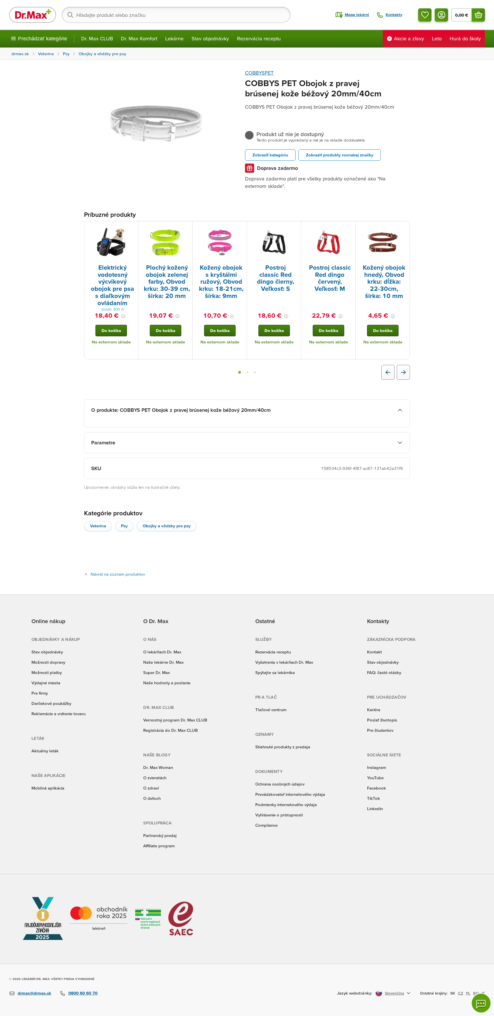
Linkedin (375, 808)
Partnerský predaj (160, 835)
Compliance (266, 825)
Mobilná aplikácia (47, 788)
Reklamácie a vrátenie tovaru (58, 713)
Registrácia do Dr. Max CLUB (170, 730)
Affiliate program (159, 845)
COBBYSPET (259, 73)
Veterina (98, 525)
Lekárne (174, 38)
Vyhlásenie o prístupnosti (279, 814)
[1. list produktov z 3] (239, 372)
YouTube (375, 777)
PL (468, 993)
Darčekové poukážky (51, 703)
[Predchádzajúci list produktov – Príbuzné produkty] (388, 372)
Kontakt (374, 651)
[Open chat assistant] (481, 1003)
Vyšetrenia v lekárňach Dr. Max (284, 662)
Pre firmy (39, 693)
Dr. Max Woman (158, 767)
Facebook (376, 788)
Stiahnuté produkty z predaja (282, 746)
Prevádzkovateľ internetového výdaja (290, 794)
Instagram (376, 767)
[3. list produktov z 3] (255, 372)
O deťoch (152, 798)
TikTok (373, 798)
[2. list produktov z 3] (247, 372)
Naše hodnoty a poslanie (166, 682)
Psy (124, 525)
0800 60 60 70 (82, 993)
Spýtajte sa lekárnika (275, 672)
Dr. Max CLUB (97, 38)
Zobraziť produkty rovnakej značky (339, 154)
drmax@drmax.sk (34, 993)
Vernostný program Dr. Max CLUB (175, 719)
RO (476, 993)
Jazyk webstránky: (354, 993)
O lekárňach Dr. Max (162, 651)
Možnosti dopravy (48, 662)
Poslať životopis (382, 719)
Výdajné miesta (45, 682)
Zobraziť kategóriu (270, 154)
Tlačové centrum (270, 709)
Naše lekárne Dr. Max (163, 662)
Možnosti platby (46, 672)
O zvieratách (154, 777)
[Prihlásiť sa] (441, 14)
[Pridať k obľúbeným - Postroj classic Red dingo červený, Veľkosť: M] (349, 228)
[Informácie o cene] (123, 316)
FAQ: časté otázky (384, 672)
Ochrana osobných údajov (279, 784)
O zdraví (151, 788)
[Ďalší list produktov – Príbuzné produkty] (403, 372)
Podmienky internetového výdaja (286, 804)
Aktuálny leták (45, 750)
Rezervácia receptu (259, 38)
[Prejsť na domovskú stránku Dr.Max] (32, 15)
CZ (460, 993)
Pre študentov (380, 730)
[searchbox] (176, 15)
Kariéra (373, 709)
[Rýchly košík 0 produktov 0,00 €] (478, 14)
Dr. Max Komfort (139, 38)
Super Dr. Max (156, 672)
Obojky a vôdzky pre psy (167, 525)
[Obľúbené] (424, 14)
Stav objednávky (210, 38)
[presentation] (111, 242)
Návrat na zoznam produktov (118, 574)
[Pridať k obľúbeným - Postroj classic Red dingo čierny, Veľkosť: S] (295, 228)
